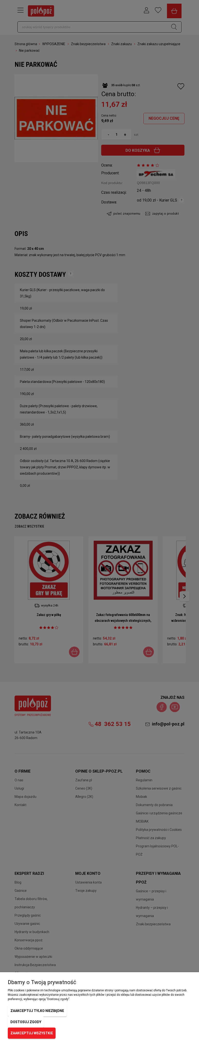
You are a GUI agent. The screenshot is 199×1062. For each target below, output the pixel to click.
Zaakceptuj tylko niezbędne (37, 1011)
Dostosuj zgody (25, 1022)
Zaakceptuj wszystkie (31, 1033)
